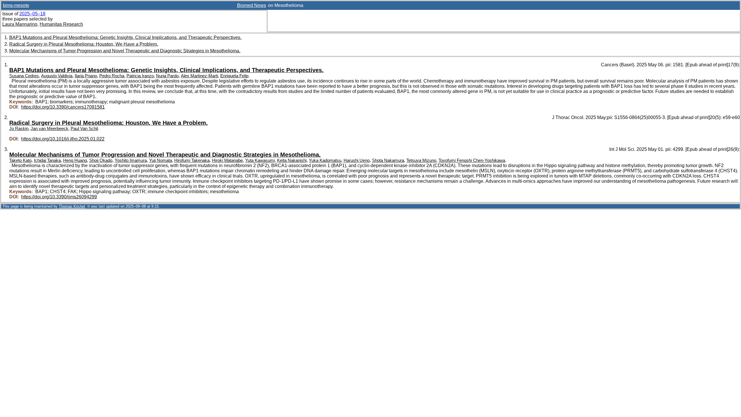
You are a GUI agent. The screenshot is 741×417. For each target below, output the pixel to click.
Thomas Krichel (72, 206)
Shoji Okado (100, 160)
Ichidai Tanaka (47, 160)
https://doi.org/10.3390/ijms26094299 (59, 196)
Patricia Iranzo (140, 76)
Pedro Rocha (111, 76)
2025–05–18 (32, 13)
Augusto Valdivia (56, 76)
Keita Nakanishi (292, 160)
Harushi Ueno (357, 160)
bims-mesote (16, 5)
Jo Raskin (18, 128)
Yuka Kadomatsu (325, 160)
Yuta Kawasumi (260, 160)
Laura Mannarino (19, 24)
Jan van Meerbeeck (49, 128)
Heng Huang (75, 160)
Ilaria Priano (86, 76)
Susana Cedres (24, 76)
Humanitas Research (61, 24)
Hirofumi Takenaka (192, 160)
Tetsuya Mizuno (421, 160)
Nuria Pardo (167, 76)
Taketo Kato (20, 160)
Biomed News (251, 5)
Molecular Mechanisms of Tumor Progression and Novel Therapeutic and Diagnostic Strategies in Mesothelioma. (124, 50)
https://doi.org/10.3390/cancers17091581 (63, 107)
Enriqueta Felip (234, 76)
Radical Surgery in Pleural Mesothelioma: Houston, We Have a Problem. (83, 44)
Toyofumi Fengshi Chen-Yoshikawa (472, 160)
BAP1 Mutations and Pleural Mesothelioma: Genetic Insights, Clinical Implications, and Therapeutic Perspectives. (125, 37)
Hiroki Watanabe (227, 160)
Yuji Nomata (160, 160)
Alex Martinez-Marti (199, 76)
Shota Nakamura (388, 160)
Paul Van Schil (84, 128)
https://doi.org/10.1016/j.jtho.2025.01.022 (62, 138)
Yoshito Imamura (131, 160)
